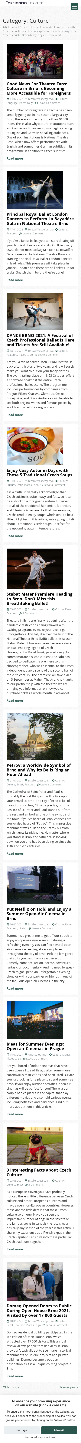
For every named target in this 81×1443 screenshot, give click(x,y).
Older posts (11, 1387)
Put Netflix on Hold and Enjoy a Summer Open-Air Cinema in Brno (39, 913)
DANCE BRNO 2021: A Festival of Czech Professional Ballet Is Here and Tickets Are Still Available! (40, 340)
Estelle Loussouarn (39, 609)
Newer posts (69, 1387)
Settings (22, 1430)
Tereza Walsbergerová (40, 99)
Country (63, 481)
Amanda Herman (37, 1054)
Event (68, 609)
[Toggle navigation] (74, 6)
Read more (15, 158)
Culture (62, 99)
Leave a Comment (49, 103)
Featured (12, 233)
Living (20, 485)
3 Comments (30, 613)
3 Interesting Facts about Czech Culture (39, 1172)
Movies (22, 928)
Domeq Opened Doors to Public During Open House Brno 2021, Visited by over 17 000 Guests (39, 1310)
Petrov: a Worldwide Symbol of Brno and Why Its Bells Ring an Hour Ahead (39, 769)
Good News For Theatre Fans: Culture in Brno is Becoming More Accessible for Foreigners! (39, 88)
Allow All (59, 1430)
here (53, 1437)
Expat (20, 784)
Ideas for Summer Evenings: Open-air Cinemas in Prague (35, 1046)
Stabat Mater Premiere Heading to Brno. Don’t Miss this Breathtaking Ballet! (39, 598)
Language (12, 103)
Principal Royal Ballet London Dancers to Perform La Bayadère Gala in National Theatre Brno (40, 218)
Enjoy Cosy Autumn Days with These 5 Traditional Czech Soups (39, 472)
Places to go (26, 103)
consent (23, 1416)
